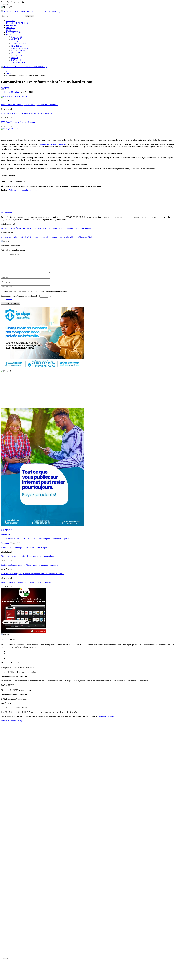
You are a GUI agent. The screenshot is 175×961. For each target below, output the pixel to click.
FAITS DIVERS (18, 51)
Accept (102, 716)
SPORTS (10, 30)
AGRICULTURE (18, 44)
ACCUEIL (10, 21)
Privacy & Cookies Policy (11, 721)
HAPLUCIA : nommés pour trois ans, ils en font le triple (24, 547)
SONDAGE (16, 60)
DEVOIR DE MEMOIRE (17, 23)
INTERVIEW (17, 55)
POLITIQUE (11, 25)
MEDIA (14, 58)
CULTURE (16, 39)
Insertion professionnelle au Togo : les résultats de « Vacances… (27, 582)
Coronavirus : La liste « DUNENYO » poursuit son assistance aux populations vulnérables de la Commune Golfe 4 (47, 237)
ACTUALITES (17, 41)
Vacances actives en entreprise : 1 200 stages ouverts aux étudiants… (28, 556)
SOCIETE (10, 27)
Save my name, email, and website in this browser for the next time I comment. (35, 291)
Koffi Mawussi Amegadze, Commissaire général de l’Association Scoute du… (32, 574)
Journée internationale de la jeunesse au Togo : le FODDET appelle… (29, 105)
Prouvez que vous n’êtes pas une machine (18, 296)
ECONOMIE (16, 37)
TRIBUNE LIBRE (19, 62)
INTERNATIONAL (14, 32)
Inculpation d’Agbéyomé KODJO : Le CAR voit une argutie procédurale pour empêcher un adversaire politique (46, 228)
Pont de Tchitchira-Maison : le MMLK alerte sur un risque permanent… (30, 565)
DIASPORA (16, 46)
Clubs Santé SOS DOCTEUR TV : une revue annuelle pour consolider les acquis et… (36, 539)
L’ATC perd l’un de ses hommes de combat (18, 122)
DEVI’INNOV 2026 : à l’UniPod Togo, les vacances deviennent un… (29, 113)
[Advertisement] (78, 195)
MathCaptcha (9, 299)
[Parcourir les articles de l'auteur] (6, 210)
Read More (109, 716)
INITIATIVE (16, 53)
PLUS (8, 34)
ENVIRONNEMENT (20, 48)
